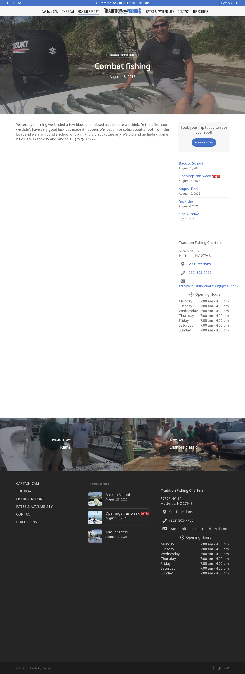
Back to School (191, 163)
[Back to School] (95, 500)
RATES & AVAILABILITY (34, 506)
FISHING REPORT (30, 499)
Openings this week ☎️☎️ (200, 176)
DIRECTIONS (26, 522)
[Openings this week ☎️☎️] (95, 519)
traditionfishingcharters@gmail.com (208, 286)
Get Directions (199, 264)
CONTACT (24, 514)
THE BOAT (24, 491)
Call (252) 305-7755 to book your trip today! (122, 3)
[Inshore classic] (183, 444)
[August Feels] (95, 538)
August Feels (189, 188)
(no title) (186, 201)
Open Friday (189, 214)
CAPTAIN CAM (27, 483)
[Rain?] (61, 444)
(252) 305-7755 (199, 272)
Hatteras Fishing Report (122, 54)
